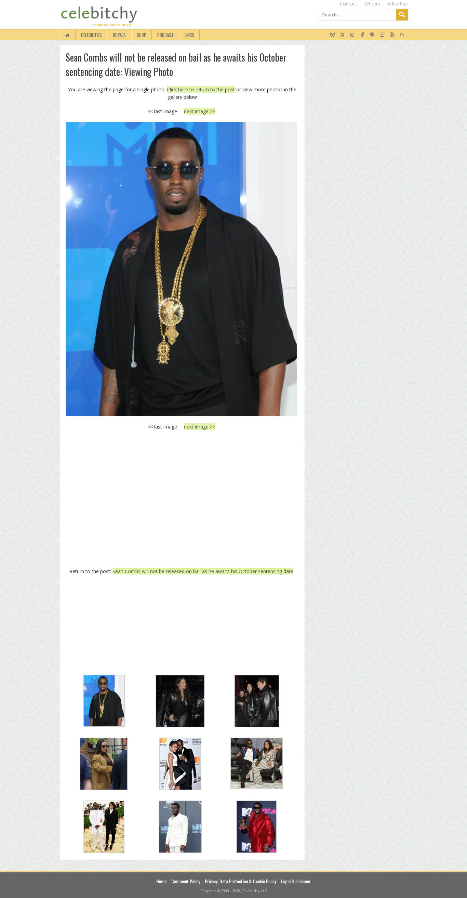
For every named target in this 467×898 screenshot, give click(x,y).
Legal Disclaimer (296, 881)
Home (161, 881)
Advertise (397, 3)
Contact (348, 3)
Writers (372, 3)
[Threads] (372, 35)
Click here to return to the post (201, 89)
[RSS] (401, 35)
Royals (119, 34)
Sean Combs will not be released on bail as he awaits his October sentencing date (202, 571)
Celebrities (91, 34)
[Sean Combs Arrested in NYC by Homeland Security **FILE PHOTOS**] (181, 269)
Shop (141, 34)
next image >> (199, 111)
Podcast (165, 34)
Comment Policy (185, 881)
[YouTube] (382, 35)
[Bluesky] (332, 35)
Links (189, 34)
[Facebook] (362, 35)
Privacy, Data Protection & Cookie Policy (240, 881)
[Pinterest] (392, 35)
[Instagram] (352, 35)
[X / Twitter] (342, 35)
